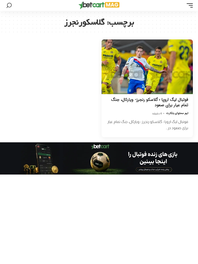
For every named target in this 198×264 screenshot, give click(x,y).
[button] (188, 5)
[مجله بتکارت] (99, 5)
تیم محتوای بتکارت (177, 113)
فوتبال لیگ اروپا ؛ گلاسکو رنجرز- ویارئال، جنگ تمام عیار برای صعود (149, 102)
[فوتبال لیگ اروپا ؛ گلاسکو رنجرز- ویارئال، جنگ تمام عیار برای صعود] (147, 66)
